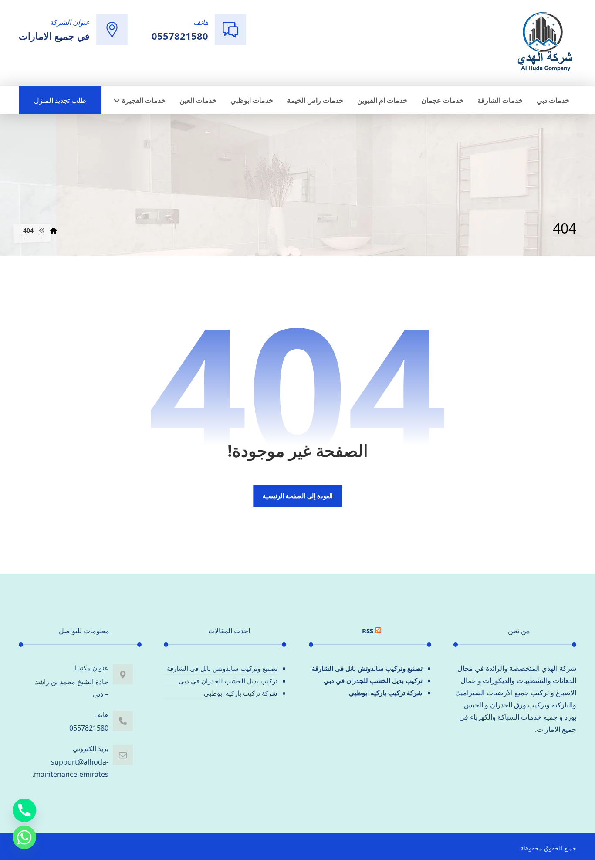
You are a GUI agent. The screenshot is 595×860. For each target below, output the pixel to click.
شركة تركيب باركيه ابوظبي (386, 692)
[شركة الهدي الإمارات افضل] (544, 42)
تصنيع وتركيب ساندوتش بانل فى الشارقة (367, 668)
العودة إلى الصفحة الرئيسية (297, 496)
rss (367, 630)
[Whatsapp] (24, 837)
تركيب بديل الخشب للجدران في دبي (373, 680)
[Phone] (24, 810)
